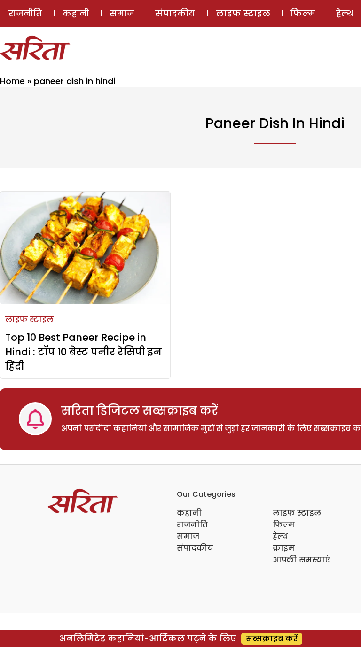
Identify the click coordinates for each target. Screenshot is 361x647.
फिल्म (302, 13)
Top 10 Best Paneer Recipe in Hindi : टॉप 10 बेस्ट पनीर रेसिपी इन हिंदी (83, 352)
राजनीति (25, 13)
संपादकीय (175, 13)
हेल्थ (280, 536)
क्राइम (284, 548)
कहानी (76, 13)
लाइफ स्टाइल (243, 13)
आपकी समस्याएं (301, 560)
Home (12, 81)
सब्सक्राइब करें (272, 638)
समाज (122, 13)
